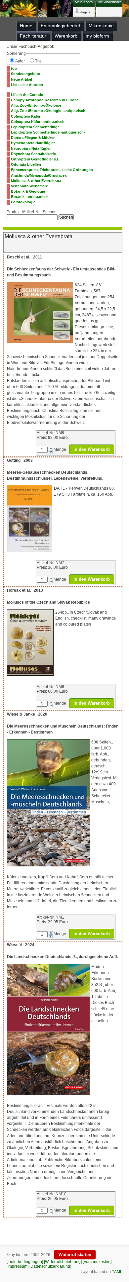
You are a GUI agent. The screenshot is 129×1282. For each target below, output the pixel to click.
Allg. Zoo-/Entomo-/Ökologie (36, 105)
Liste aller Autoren (27, 85)
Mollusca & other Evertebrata (36, 181)
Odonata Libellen (26, 164)
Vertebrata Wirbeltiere (29, 186)
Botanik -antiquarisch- (30, 197)
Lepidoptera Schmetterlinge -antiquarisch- (48, 132)
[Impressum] (17, 1266)
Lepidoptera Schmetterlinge (35, 127)
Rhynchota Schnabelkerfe (33, 154)
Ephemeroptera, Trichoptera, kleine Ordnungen (52, 170)
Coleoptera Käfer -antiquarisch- (38, 122)
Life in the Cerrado (27, 95)
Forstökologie (23, 202)
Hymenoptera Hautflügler (33, 143)
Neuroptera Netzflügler (31, 148)
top (14, 68)
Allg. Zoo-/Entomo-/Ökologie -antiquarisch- (49, 111)
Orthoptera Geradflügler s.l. (35, 159)
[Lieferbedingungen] (25, 1261)
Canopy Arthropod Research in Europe (45, 100)
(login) (84, 12)
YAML (117, 1271)
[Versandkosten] (97, 1261)
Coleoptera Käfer (25, 116)
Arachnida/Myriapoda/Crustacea (38, 175)
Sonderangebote (25, 74)
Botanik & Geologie (28, 191)
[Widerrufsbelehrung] (63, 1261)
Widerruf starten (75, 1254)
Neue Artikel (21, 79)
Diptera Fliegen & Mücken (33, 138)
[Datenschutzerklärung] (50, 1266)
